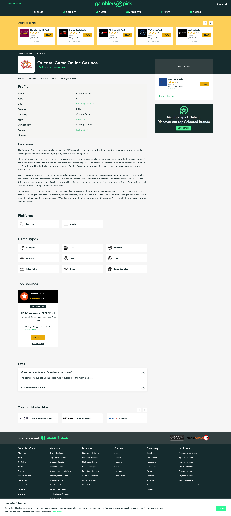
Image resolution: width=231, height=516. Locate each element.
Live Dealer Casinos (58, 485)
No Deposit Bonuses (90, 462)
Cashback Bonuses (90, 476)
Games (118, 448)
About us (22, 453)
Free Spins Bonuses (90, 471)
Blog (20, 458)
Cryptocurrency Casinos (60, 471)
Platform (80, 119)
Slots (116, 453)
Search (221, 4)
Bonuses (44, 78)
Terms (20, 467)
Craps (116, 467)
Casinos (41, 67)
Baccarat (118, 471)
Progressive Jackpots (188, 453)
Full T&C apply (35, 41)
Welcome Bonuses (90, 458)
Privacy (21, 471)
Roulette (118, 462)
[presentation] (205, 23)
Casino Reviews (56, 467)
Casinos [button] (38, 12)
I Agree (221, 508)
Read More (57, 512)
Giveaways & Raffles (90, 453)
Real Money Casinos (58, 490)
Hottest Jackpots (186, 462)
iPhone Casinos (56, 480)
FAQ (54, 78)
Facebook (51, 438)
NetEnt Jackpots (186, 480)
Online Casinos (56, 453)
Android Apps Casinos (59, 494)
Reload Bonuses (89, 480)
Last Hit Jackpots (186, 467)
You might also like (68, 78)
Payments (151, 471)
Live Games (82, 130)
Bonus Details (46, 327)
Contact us (22, 480)
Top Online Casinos (58, 458)
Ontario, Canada (57, 462)
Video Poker (119, 476)
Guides (197, 12)
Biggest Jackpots (186, 458)
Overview (32, 78)
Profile (21, 78)
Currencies (151, 467)
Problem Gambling (25, 485)
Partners (21, 490)
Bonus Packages (89, 467)
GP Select (22, 462)
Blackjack (118, 458)
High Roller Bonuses (90, 485)
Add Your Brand (24, 476)
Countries (151, 453)
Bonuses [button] (71, 12)
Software (150, 480)
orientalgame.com (58, 67)
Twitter (64, 438)
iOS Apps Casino (57, 499)
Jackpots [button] (135, 12)
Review (32, 35)
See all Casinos (166, 96)
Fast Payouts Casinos (59, 476)
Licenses (150, 476)
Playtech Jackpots (186, 476)
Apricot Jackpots (186, 471)
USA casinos (152, 458)
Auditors (150, 485)
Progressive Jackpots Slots (190, 485)
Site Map (21, 494)
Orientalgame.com (85, 104)
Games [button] (103, 12)
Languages (151, 462)
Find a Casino (14, 4)
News (167, 12)
